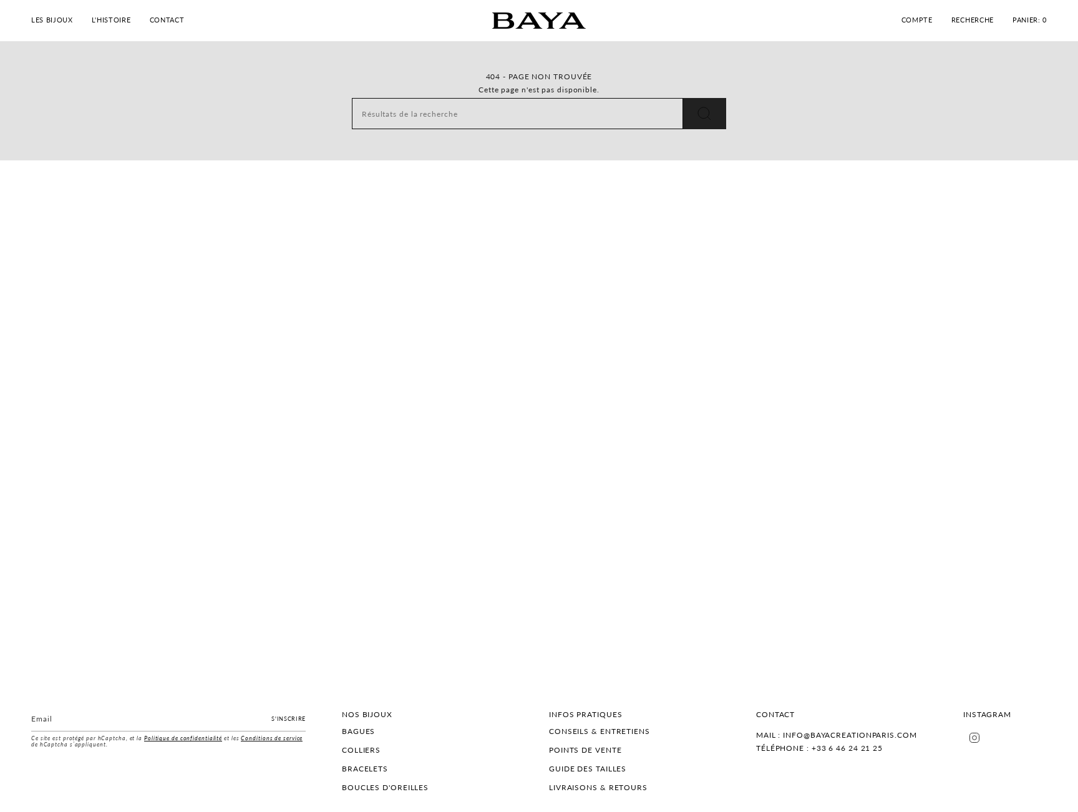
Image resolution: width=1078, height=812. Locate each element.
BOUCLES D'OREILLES (385, 787)
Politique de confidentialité (183, 738)
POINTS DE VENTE (585, 750)
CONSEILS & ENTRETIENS (599, 731)
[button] (52, 20)
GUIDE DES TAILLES (587, 768)
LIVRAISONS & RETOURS (598, 787)
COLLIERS (361, 750)
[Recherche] (704, 113)
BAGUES (358, 731)
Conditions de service (272, 738)
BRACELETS (365, 768)
